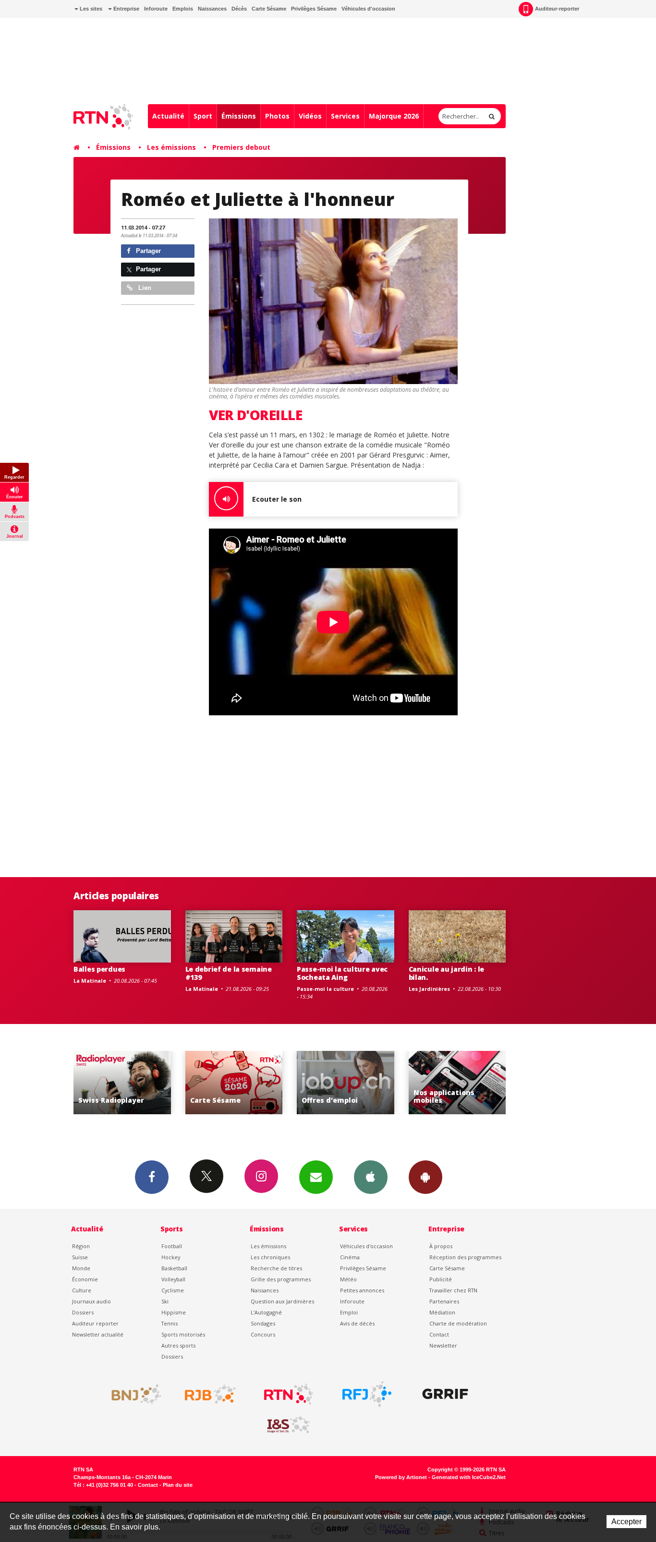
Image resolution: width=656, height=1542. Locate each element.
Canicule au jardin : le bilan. (447, 973)
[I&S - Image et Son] (289, 1424)
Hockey (170, 1257)
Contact (439, 1334)
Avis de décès (357, 1323)
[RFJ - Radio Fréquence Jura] (367, 1394)
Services (345, 115)
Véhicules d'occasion (368, 9)
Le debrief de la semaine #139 (228, 973)
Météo (348, 1279)
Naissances (212, 9)
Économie (85, 1279)
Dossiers (83, 1312)
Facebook (152, 1177)
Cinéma (350, 1257)
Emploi (349, 1312)
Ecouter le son (277, 499)
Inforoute (156, 9)
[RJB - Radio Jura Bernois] (210, 1394)
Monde (81, 1268)
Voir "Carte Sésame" (145, 1083)
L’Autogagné (266, 1312)
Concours (263, 1334)
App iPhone (371, 1177)
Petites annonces (362, 1290)
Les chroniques (270, 1257)
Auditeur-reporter (557, 9)
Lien (143, 287)
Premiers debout (241, 147)
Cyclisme (172, 1290)
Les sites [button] (90, 9)
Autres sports (178, 1345)
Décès (239, 9)
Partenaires (444, 1301)
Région (81, 1246)
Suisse (80, 1257)
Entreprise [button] (125, 9)
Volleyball (173, 1279)
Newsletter (443, 1345)
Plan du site (178, 1485)
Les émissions (171, 147)
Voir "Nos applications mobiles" (369, 1083)
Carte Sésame (269, 9)
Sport (203, 115)
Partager (147, 250)
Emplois (182, 9)
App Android (425, 1177)
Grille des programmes (281, 1279)
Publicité (440, 1279)
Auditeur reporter (95, 1323)
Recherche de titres (276, 1268)
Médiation (442, 1312)
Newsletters (316, 1177)
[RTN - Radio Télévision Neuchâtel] (289, 1394)
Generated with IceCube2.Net (469, 1477)
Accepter (626, 1522)
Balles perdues (99, 969)
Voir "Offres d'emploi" (257, 1083)
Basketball (174, 1268)
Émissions (238, 115)
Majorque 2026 (394, 115)
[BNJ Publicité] (132, 1394)
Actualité (168, 115)
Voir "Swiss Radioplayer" (480, 1083)
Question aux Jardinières (282, 1301)
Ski (165, 1301)
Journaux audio (91, 1301)
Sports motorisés (183, 1334)
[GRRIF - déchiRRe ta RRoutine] (445, 1394)
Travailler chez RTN (453, 1290)
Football (171, 1246)
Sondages (263, 1323)
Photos (277, 115)
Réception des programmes (465, 1257)
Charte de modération (458, 1323)
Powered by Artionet (401, 1477)
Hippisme (173, 1312)
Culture (81, 1290)
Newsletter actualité (97, 1334)
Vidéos (310, 115)
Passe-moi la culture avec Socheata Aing (342, 973)
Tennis (169, 1323)
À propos (440, 1246)
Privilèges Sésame (314, 9)
